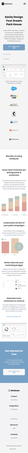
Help (14, 428)
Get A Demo (6, 59)
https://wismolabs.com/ (14, 316)
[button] (24, 3)
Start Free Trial (6, 54)
